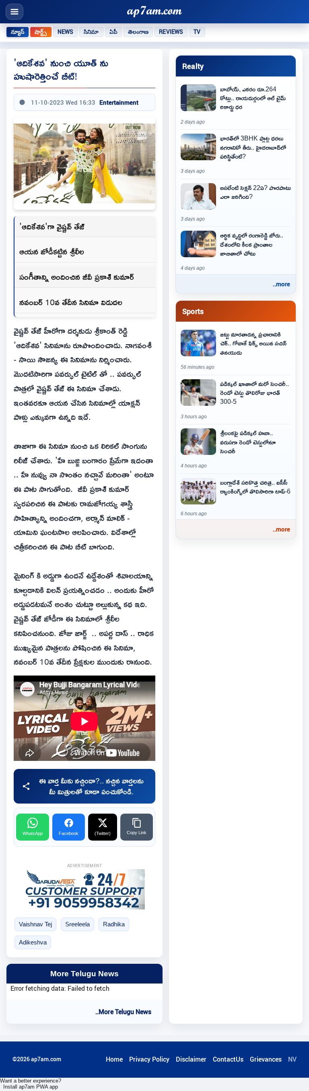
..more (281, 284)
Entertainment (118, 102)
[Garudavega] (84, 889)
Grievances (266, 1059)
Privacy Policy (149, 1059)
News (66, 31)
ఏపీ (113, 31)
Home (114, 1059)
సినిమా (91, 31)
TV (197, 31)
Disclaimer (191, 1059)
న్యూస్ (17, 31)
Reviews (171, 31)
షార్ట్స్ (41, 31)
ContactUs (228, 1059)
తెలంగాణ (138, 31)
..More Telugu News (123, 1011)
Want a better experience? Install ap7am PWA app (30, 1084)
